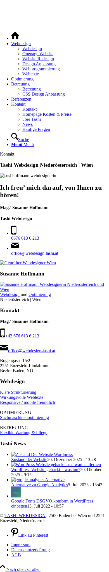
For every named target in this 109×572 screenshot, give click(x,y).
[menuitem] (60, 36)
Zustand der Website (29, 459)
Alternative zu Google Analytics (39, 484)
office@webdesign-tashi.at (34, 253)
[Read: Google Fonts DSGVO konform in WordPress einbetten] (16, 496)
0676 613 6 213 (25, 238)
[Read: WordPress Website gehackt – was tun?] (56, 464)
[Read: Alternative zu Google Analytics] (38, 479)
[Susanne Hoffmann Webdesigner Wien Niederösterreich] (54, 289)
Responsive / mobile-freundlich (27, 402)
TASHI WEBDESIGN (25, 515)
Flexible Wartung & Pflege (23, 432)
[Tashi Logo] (48, 23)
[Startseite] (15, 38)
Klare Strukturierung (18, 392)
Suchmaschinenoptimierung (24, 417)
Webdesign (10, 294)
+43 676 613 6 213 (22, 336)
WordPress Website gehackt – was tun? (45, 469)
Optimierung (40, 294)
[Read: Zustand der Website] (42, 454)
